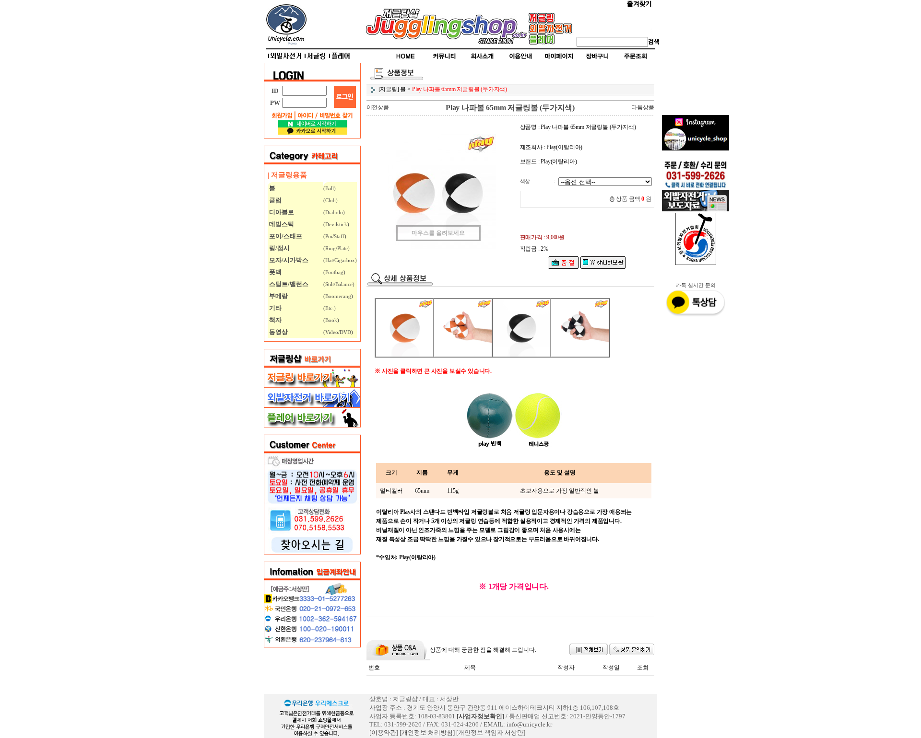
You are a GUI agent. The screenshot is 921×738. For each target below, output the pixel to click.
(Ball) (329, 188)
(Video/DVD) (338, 332)
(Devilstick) (336, 224)
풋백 (275, 272)
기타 (275, 307)
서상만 (514, 732)
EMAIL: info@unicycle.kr (518, 724)
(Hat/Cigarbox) (340, 260)
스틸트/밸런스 (288, 284)
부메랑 (278, 296)
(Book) (331, 320)
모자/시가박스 (288, 260)
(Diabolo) (334, 212)
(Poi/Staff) (334, 236)
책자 (275, 319)
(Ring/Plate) (336, 248)
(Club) (330, 200)
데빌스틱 (281, 224)
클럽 (275, 200)
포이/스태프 (285, 236)
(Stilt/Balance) (338, 284)
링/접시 (279, 248)
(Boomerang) (338, 296)
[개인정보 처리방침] (427, 732)
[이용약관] (383, 732)
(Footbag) (334, 272)
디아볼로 (281, 212)
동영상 (278, 331)
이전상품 (377, 107)
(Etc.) (329, 308)
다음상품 (642, 107)
